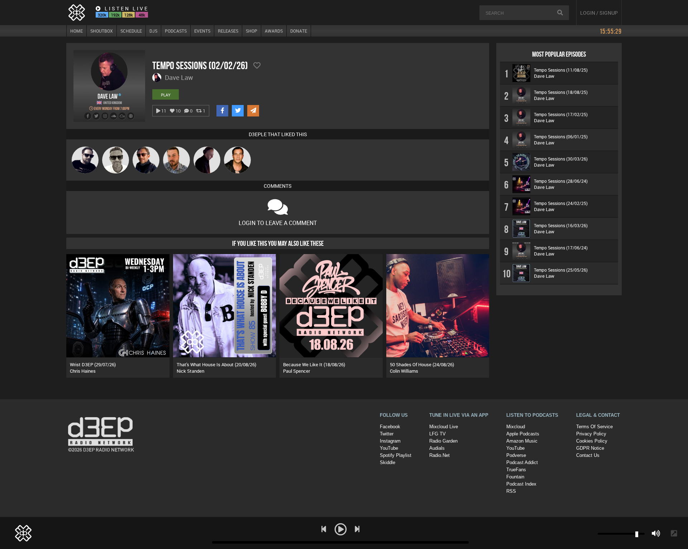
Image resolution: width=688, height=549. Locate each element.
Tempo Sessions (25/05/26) (561, 270)
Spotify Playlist (395, 455)
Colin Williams (404, 371)
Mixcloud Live (443, 426)
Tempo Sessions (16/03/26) (561, 225)
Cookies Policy (591, 441)
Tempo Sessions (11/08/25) (561, 70)
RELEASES (228, 31)
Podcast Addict (522, 462)
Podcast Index (521, 484)
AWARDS (274, 31)
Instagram (390, 441)
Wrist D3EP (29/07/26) (93, 364)
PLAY (166, 94)
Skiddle (387, 462)
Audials (437, 448)
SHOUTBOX (101, 31)
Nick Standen (190, 371)
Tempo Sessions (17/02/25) (561, 114)
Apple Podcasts (522, 433)
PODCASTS (176, 31)
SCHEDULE (131, 31)
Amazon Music (522, 441)
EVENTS (202, 31)
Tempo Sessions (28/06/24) (561, 181)
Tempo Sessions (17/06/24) (561, 247)
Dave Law (544, 76)
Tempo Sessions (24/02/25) (561, 203)
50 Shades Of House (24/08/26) (422, 364)
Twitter (386, 433)
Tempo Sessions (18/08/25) (561, 92)
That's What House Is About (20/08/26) (216, 364)
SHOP (251, 31)
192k (115, 15)
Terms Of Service (594, 426)
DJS (153, 31)
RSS (511, 491)
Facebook (390, 426)
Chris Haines (83, 371)
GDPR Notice (590, 448)
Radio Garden (443, 441)
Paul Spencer (296, 371)
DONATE (298, 31)
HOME (76, 31)
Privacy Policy (591, 433)
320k (102, 15)
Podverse (516, 455)
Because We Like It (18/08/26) (314, 364)
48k (142, 15)
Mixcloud (515, 426)
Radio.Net (439, 455)
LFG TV (437, 433)
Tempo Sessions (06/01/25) (561, 136)
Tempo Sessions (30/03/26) (561, 159)
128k (128, 15)
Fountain (515, 476)
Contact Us (587, 455)
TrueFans (516, 469)
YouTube (389, 448)
